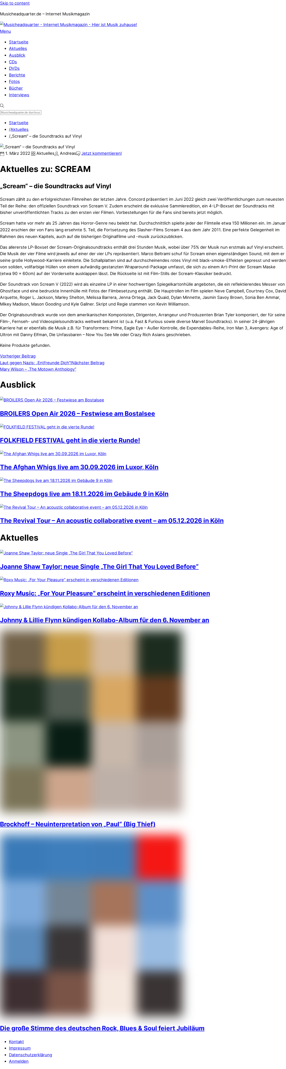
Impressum (20, 1048)
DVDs (14, 68)
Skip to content (15, 3)
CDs (13, 61)
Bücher (16, 88)
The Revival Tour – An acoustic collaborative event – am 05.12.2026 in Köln (112, 520)
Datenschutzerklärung (30, 1054)
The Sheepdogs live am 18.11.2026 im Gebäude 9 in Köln (84, 494)
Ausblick (17, 55)
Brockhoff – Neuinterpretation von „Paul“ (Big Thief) (78, 824)
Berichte (17, 74)
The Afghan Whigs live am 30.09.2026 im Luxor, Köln (79, 467)
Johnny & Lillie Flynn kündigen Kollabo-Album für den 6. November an (104, 620)
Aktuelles (18, 48)
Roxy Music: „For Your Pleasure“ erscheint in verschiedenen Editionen (105, 593)
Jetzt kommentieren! (101, 153)
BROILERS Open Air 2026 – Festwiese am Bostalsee (77, 413)
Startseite (18, 41)
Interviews (19, 94)
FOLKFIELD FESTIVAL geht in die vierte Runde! (70, 440)
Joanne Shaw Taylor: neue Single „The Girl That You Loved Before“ (99, 566)
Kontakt (16, 1041)
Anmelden (19, 1061)
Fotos (14, 81)
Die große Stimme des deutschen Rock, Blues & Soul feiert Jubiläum (102, 1028)
